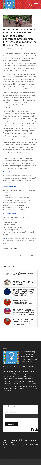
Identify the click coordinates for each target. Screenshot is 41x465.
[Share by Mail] (32, 255)
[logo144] (17, 4)
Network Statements (21, 49)
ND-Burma (28, 241)
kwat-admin (34, 49)
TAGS (4, 243)
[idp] (17, 21)
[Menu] (35, 4)
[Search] (29, 4)
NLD (34, 241)
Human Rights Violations (15, 238)
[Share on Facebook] (9, 255)
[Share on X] (20, 255)
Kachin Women (19, 241)
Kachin (12, 241)
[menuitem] (29, 4)
